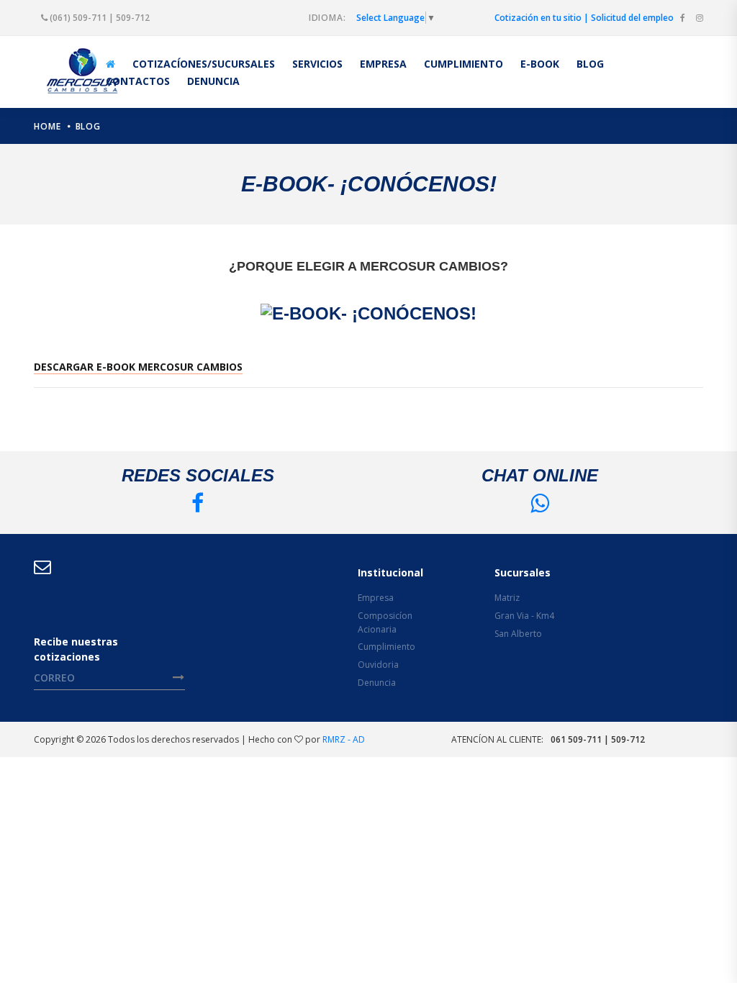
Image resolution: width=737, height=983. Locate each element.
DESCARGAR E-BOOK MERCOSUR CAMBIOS (138, 366)
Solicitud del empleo (632, 18)
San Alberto (518, 634)
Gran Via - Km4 (524, 616)
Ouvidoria (378, 664)
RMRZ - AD (343, 739)
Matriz (507, 598)
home (47, 126)
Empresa (376, 598)
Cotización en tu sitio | (541, 18)
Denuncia (377, 682)
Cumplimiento (386, 646)
